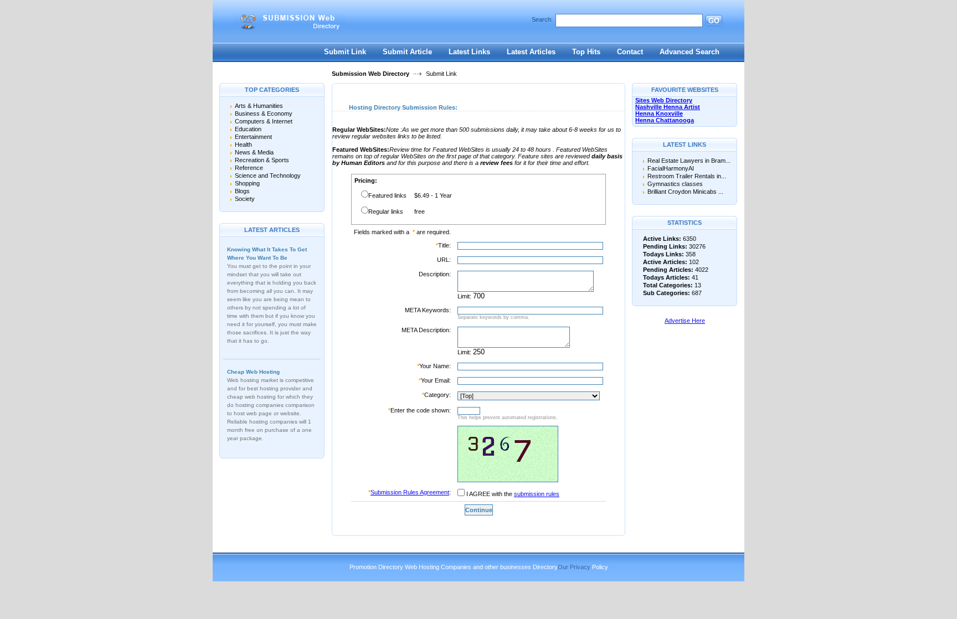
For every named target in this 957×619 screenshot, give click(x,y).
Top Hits (586, 52)
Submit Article (407, 52)
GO (713, 21)
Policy (600, 567)
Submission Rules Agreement (410, 492)
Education (248, 129)
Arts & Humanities (259, 105)
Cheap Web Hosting (253, 372)
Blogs (242, 191)
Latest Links (469, 52)
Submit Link (345, 52)
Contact (630, 52)
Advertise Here (685, 320)
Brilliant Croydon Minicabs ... (685, 191)
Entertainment (253, 136)
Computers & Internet (263, 121)
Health (243, 144)
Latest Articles (531, 52)
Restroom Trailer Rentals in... (686, 176)
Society (245, 198)
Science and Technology (268, 175)
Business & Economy (263, 113)
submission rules (536, 494)
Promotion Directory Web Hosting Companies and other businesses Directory (453, 567)
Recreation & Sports (262, 160)
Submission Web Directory (370, 73)
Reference (249, 167)
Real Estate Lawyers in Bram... (688, 160)
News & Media (254, 152)
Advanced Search (689, 52)
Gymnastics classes (675, 183)
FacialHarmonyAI (670, 168)
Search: (542, 19)
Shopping (247, 183)
